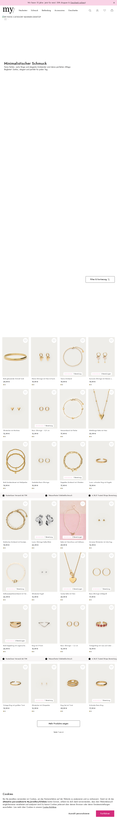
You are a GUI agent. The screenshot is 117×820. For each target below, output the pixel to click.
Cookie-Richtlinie (49, 807)
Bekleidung (46, 10)
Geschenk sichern (77, 2)
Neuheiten (23, 10)
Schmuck (34, 10)
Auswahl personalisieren (79, 813)
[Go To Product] (15, 357)
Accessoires (60, 10)
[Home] (5, 19)
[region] (58, 495)
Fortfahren (105, 813)
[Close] (114, 3)
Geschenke (73, 10)
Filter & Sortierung (98, 279)
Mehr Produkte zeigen (58, 723)
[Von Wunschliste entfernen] (25, 340)
